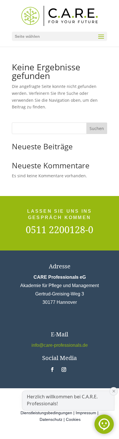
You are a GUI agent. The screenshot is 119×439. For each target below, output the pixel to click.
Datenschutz (51, 419)
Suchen (97, 128)
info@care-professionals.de (59, 345)
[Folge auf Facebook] (52, 369)
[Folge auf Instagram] (63, 369)
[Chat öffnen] (104, 424)
